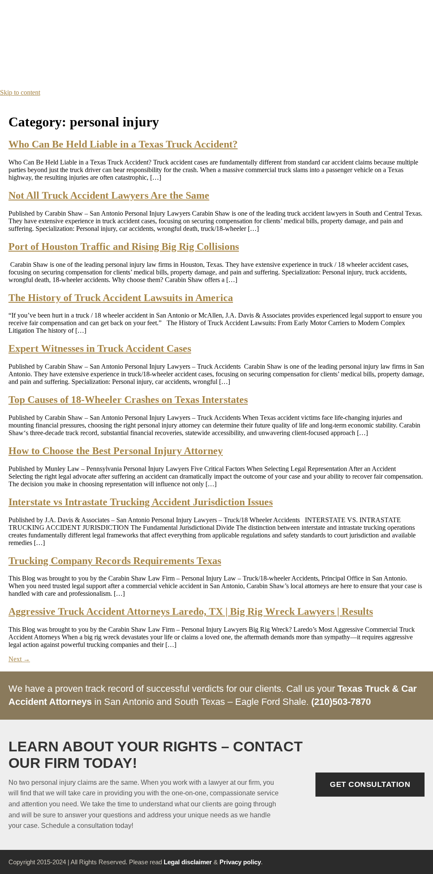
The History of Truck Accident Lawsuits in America (120, 297)
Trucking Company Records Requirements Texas (114, 560)
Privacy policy (240, 862)
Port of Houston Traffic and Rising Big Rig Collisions (123, 246)
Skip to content (20, 92)
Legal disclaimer (188, 862)
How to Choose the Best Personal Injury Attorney (115, 450)
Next (19, 659)
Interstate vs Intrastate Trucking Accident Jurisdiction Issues (140, 501)
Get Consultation (370, 784)
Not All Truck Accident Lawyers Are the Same (108, 195)
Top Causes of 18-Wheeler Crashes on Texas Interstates (128, 399)
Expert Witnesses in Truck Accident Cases (99, 348)
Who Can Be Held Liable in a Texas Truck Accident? (123, 144)
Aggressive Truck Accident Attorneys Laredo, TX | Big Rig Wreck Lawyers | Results (190, 611)
